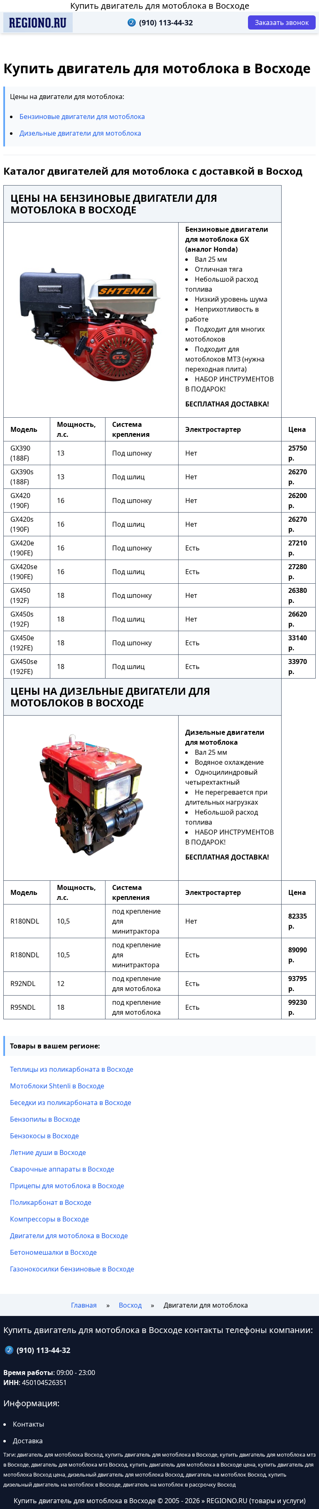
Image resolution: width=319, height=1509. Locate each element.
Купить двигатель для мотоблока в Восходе (159, 5)
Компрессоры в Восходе (49, 1219)
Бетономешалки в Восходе (53, 1252)
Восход (130, 1305)
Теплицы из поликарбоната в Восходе (71, 1069)
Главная (84, 1305)
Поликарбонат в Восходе (50, 1202)
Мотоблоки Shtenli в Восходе (57, 1085)
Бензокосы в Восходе (44, 1135)
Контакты (28, 1424)
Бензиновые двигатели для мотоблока (82, 116)
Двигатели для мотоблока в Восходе (69, 1235)
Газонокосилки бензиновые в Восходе (72, 1269)
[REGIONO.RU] (38, 22)
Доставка (28, 1440)
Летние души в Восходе (48, 1152)
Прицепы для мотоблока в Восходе (67, 1185)
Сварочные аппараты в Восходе (62, 1169)
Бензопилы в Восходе (45, 1119)
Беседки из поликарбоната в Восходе (70, 1102)
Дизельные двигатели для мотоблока (80, 133)
